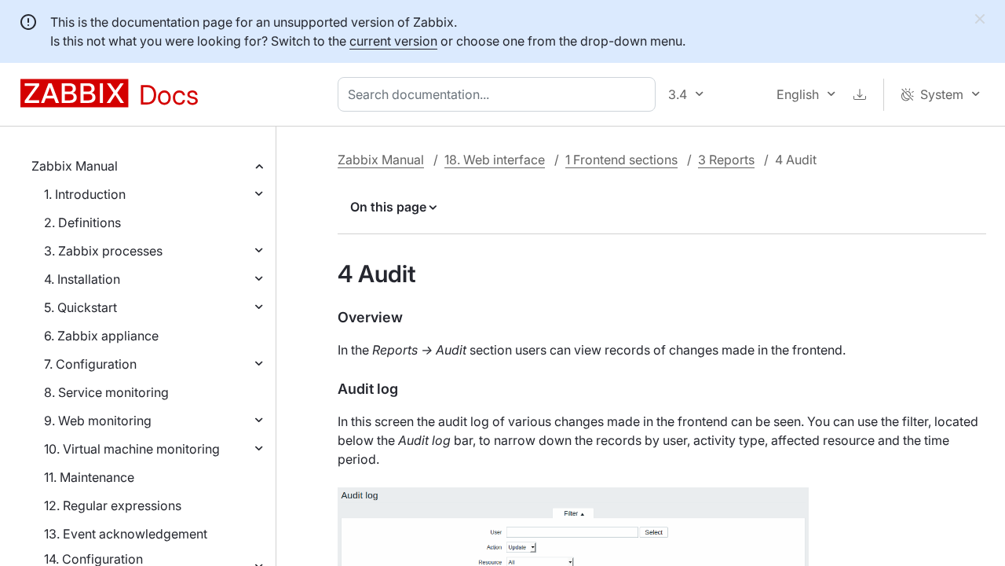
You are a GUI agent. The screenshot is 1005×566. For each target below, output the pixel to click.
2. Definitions (82, 222)
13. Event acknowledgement (125, 534)
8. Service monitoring (106, 392)
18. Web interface (494, 159)
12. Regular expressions (112, 505)
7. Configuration (90, 364)
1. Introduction (85, 194)
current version (393, 41)
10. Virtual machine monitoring (132, 449)
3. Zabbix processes (103, 251)
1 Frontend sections (621, 159)
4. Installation (82, 279)
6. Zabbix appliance (101, 336)
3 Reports (726, 159)
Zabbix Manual (74, 166)
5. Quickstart (80, 307)
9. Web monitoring (98, 420)
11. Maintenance (89, 477)
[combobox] (500, 94)
